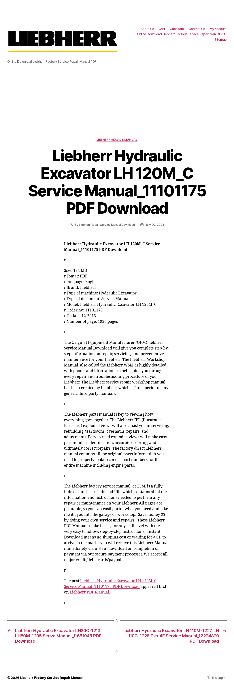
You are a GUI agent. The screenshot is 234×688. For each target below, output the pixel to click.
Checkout (177, 29)
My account (218, 29)
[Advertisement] (117, 96)
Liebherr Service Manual (117, 139)
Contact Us (197, 29)
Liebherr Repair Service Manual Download (107, 224)
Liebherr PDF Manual (89, 592)
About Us (147, 29)
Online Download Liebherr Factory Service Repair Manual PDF (182, 34)
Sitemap (220, 39)
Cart (162, 29)
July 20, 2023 (154, 224)
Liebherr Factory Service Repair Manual (51, 678)
